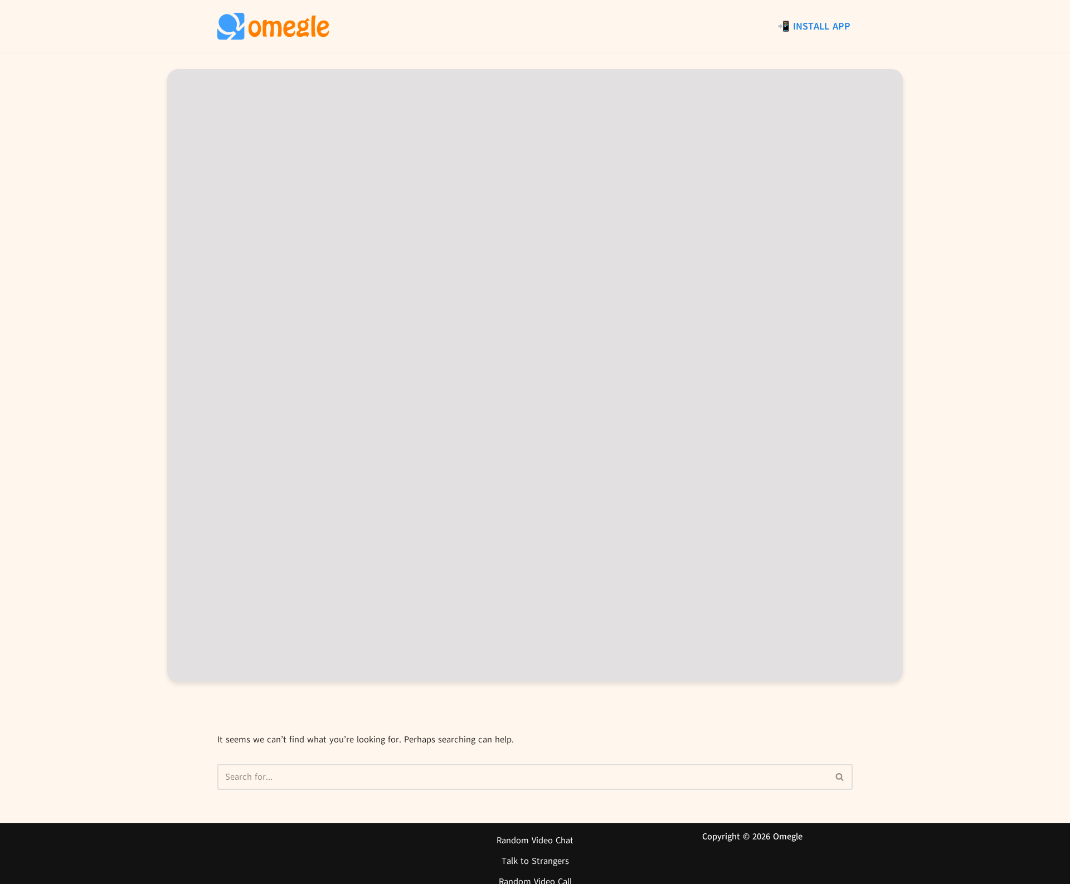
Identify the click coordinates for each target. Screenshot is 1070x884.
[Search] (840, 777)
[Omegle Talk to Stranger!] (273, 26)
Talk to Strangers (535, 861)
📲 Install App (813, 26)
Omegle (787, 836)
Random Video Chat (535, 840)
